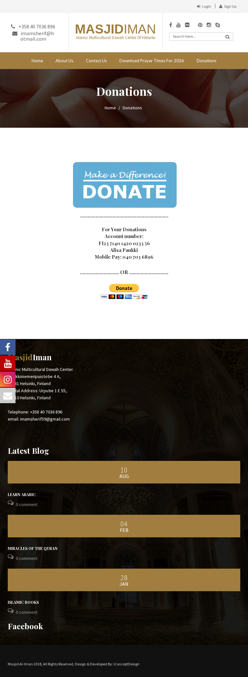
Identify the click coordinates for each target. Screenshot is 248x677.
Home (37, 60)
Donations (206, 60)
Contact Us (96, 60)
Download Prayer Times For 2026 (151, 60)
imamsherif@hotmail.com (37, 36)
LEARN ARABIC (22, 494)
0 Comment (26, 504)
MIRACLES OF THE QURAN (32, 548)
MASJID (115, 29)
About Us (64, 60)
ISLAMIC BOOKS (23, 602)
